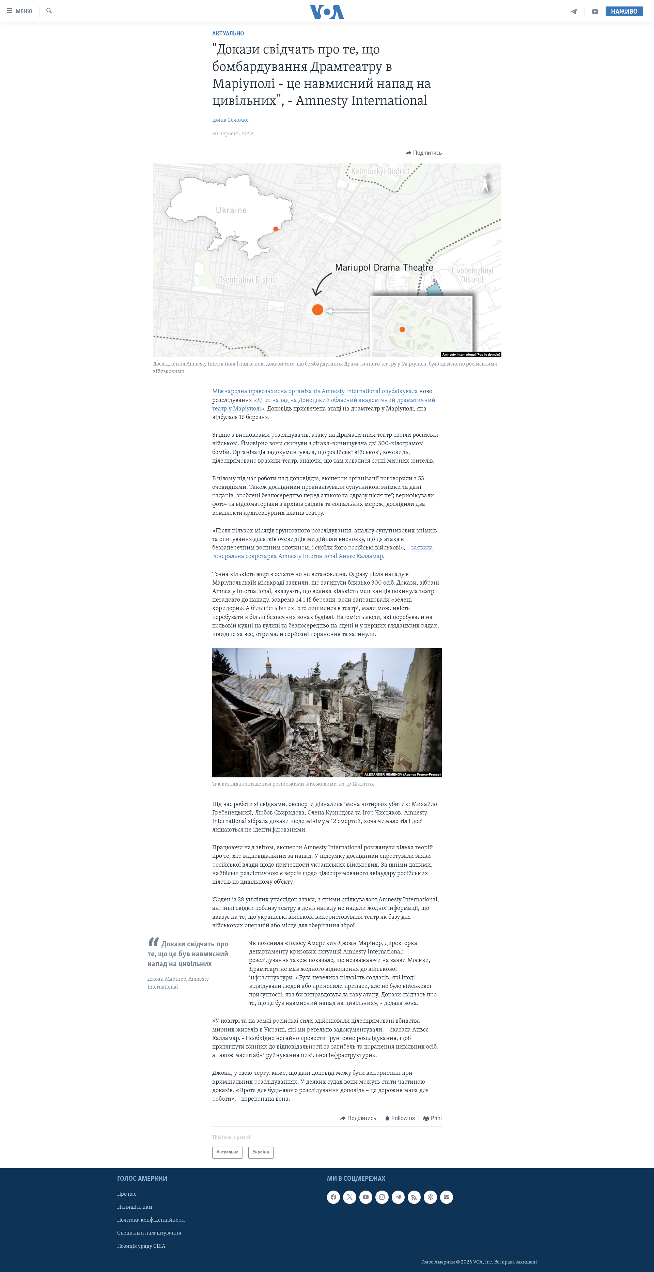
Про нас (126, 1194)
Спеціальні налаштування (149, 1233)
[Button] (424, 153)
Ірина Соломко (230, 120)
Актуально (228, 34)
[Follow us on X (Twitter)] (349, 1197)
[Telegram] (574, 11)
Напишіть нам (134, 1207)
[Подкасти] (430, 1197)
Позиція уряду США (141, 1246)
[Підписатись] (446, 1197)
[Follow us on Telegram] (398, 1197)
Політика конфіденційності (151, 1220)
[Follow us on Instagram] (381, 1197)
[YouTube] (595, 11)
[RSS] (414, 1197)
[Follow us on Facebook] (333, 1197)
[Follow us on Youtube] (365, 1197)
